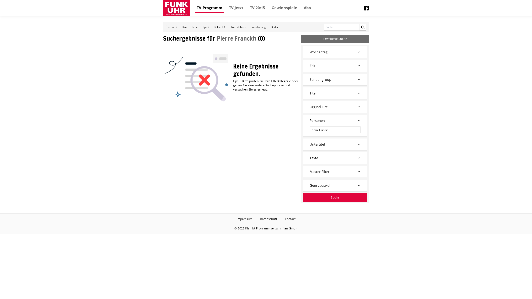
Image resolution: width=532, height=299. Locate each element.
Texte (314, 158)
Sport (206, 27)
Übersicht (171, 27)
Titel (313, 93)
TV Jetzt (236, 7)
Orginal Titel (319, 107)
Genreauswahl (321, 185)
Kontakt (290, 219)
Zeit (312, 66)
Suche (335, 197)
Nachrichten (238, 27)
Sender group (320, 79)
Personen (317, 120)
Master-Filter (320, 171)
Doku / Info (220, 27)
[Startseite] (176, 8)
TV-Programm (209, 7)
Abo (307, 7)
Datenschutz (268, 219)
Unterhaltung (258, 27)
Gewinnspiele (284, 7)
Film (184, 27)
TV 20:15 (257, 7)
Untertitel (317, 144)
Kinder (274, 27)
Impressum (244, 219)
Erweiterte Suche (335, 39)
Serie (195, 27)
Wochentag (319, 52)
